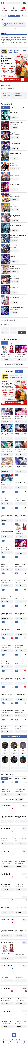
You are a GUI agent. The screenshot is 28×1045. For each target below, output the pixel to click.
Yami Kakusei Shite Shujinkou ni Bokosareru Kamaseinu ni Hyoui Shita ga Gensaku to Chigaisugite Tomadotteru (21, 843)
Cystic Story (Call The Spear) (7, 1004)
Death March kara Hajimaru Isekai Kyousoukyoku (21, 565)
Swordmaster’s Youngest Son (18, 235)
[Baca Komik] (3, 3)
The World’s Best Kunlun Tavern (7, 843)
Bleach (12, 163)
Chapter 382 (15, 199)
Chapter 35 (18, 825)
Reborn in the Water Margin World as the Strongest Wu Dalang (21, 598)
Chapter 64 (5, 504)
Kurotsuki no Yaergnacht (7, 615)
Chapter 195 (15, 251)
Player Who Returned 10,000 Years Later (7, 981)
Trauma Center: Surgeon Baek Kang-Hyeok (21, 912)
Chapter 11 (18, 895)
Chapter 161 (5, 686)
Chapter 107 (14, 302)
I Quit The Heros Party (7, 714)
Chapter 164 (5, 719)
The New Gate (18, 981)
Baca (5, 757)
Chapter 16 (18, 587)
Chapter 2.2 (5, 669)
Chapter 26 (18, 454)
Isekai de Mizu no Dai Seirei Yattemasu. (21, 582)
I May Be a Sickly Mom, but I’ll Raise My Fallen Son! (7, 416)
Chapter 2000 (15, 220)
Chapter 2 (18, 1032)
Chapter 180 (15, 261)
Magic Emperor (14, 133)
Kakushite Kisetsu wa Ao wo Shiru (21, 793)
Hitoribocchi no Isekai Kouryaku (7, 820)
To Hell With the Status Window (21, 449)
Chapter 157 (5, 986)
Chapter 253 (5, 1009)
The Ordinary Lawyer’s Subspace (21, 466)
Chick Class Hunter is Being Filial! (7, 866)
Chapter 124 (5, 848)
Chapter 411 (15, 148)
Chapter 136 (14, 312)
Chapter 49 (18, 917)
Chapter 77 (5, 603)
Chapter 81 (5, 1032)
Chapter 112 (18, 570)
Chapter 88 (14, 127)
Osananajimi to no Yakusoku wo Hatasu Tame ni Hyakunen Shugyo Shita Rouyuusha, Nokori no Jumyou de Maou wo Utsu (21, 1027)
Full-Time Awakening (16, 112)
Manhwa (17, 343)
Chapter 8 (4, 520)
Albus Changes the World (7, 582)
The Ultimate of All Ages (16, 174)
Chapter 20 (5, 438)
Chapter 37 (18, 686)
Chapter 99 (5, 587)
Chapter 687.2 (15, 168)
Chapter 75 (5, 487)
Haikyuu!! (12, 266)
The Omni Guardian (6, 648)
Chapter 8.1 (5, 940)
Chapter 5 (4, 553)
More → (24, 809)
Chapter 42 (5, 702)
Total (22, 107)
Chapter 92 (5, 537)
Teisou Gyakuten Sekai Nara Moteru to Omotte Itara (21, 936)
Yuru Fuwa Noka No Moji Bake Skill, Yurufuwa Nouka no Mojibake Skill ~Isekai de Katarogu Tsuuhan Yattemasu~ (7, 890)
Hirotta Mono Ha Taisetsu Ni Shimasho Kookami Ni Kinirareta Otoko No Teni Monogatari (21, 516)
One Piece (13, 205)
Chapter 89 (14, 292)
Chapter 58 (5, 620)
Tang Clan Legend (5, 449)
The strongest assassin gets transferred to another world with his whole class (21, 354)
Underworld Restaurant (20, 499)
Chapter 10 (18, 520)
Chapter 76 (5, 636)
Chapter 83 (5, 871)
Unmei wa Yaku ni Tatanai (7, 793)
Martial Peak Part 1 (15, 215)
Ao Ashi (12, 194)
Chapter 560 (15, 179)
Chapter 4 (17, 421)
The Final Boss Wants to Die (7, 549)
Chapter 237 (18, 438)
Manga (11, 343)
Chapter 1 (4, 798)
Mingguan (5, 107)
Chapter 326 (15, 281)
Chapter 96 (5, 653)
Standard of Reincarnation (17, 246)
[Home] (3, 1042)
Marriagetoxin (18, 631)
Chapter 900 (15, 137)
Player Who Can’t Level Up (21, 433)
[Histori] (17, 1042)
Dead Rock (17, 664)
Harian (14, 107)
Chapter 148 (18, 702)
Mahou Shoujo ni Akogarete (7, 499)
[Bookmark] (10, 1042)
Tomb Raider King (15, 143)
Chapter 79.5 (18, 620)
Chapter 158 (15, 117)
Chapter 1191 (15, 209)
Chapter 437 (5, 359)
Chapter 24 (18, 669)
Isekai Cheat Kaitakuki (20, 820)
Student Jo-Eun (18, 730)
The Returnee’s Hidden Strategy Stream (21, 482)
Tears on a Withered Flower (7, 913)
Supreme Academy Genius (21, 714)
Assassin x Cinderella (20, 416)
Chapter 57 (5, 454)
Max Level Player (14, 287)
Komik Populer (19, 364)
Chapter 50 (5, 471)
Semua (4, 343)
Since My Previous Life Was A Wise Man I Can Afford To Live (7, 1027)
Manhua (24, 343)
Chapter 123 (14, 189)
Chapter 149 (18, 636)
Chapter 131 (18, 504)
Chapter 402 (15, 271)
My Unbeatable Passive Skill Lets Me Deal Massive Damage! (21, 697)
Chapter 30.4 (5, 895)
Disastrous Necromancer (17, 225)
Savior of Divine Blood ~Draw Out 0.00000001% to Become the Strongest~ (7, 681)
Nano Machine (14, 277)
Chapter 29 (5, 421)
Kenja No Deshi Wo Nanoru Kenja (21, 615)
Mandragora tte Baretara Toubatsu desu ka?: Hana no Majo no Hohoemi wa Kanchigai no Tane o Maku (7, 936)
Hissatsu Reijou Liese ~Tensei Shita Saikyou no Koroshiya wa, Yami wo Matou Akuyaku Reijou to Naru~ (7, 664)
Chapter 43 (18, 471)
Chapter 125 (19, 986)
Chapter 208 (15, 240)
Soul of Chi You (5, 730)
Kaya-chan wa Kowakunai (7, 697)
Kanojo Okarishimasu (6, 354)
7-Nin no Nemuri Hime (7, 532)
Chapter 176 (14, 158)
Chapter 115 (5, 918)
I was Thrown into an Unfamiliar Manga (21, 866)
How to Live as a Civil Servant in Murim (7, 598)
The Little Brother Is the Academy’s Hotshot (21, 648)
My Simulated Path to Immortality (7, 482)
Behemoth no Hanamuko (7, 516)
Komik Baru (19, 803)
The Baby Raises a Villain (7, 466)
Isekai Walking (5, 631)
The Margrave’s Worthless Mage (7, 433)
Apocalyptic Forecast (20, 681)
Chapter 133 (18, 653)
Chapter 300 (15, 230)
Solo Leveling (14, 256)
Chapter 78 (18, 603)
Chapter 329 (5, 825)
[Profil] (24, 1042)
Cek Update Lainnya (14, 740)
